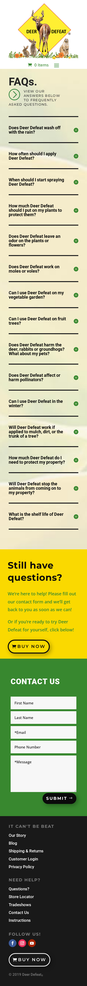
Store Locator (21, 896)
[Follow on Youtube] (32, 943)
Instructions (20, 920)
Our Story (17, 835)
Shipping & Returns (26, 850)
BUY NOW (31, 646)
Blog (13, 843)
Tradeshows (20, 904)
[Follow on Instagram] (22, 943)
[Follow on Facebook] (12, 943)
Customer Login (23, 859)
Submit (56, 798)
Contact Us (19, 912)
